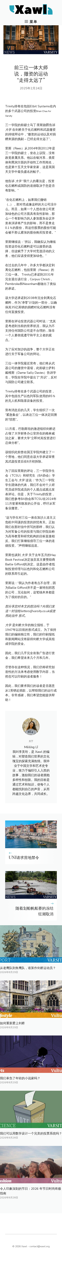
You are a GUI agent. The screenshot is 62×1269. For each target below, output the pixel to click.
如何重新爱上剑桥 (12, 1023)
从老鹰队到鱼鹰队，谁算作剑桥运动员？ (28, 968)
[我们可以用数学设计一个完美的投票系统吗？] (31, 1126)
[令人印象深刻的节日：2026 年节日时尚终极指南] (31, 1181)
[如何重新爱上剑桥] (31, 1015)
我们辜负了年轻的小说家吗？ (20, 1078)
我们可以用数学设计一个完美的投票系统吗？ (31, 1133)
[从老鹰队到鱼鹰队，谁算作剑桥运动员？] (31, 960)
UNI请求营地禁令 (24, 857)
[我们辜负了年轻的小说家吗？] (31, 1070)
